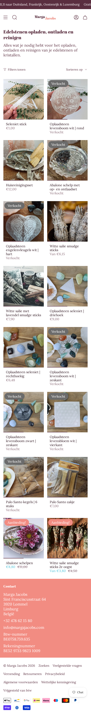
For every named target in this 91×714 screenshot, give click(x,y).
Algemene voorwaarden (20, 682)
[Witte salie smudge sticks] (67, 221)
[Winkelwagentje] (85, 17)
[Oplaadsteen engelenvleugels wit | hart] (23, 221)
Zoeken (44, 666)
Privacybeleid (55, 674)
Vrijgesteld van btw (17, 690)
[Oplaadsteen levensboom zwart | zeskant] (23, 412)
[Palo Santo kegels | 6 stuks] (23, 477)
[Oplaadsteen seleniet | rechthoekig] (23, 347)
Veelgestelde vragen (67, 666)
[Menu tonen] (5, 17)
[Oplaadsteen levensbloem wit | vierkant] (67, 412)
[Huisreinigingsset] (23, 160)
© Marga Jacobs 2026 (19, 666)
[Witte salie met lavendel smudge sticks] (23, 286)
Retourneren (32, 674)
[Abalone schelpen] (23, 538)
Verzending (11, 674)
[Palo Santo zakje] (67, 477)
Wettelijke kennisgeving (58, 682)
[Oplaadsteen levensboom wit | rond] (67, 99)
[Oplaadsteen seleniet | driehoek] (67, 286)
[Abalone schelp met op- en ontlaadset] (67, 160)
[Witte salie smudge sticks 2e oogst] (67, 538)
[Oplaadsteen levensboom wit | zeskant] (67, 347)
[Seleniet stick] (23, 99)
